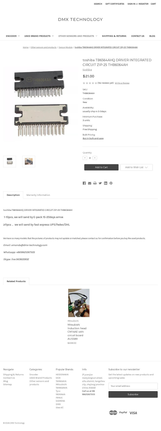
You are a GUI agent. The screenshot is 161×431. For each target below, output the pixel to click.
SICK (58, 378)
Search (98, 4)
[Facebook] (84, 183)
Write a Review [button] (122, 83)
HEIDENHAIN (62, 374)
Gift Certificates (114, 4)
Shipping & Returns (114, 36)
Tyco (58, 391)
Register (143, 4)
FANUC (59, 397)
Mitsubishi (61, 384)
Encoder (11, 36)
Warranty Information (38, 195)
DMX (58, 404)
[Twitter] (100, 183)
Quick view (78, 300)
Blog (152, 36)
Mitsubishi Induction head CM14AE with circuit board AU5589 (77, 331)
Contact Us (137, 36)
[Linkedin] (105, 183)
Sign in (131, 4)
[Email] (89, 183)
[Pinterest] (111, 183)
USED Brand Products (37, 36)
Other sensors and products (76, 36)
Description (13, 195)
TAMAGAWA (61, 387)
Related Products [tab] (16, 281)
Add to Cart (79, 305)
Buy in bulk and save (93, 138)
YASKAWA (60, 394)
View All (59, 407)
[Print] (95, 183)
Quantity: (87, 152)
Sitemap (7, 384)
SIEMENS (60, 401)
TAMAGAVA (61, 381)
